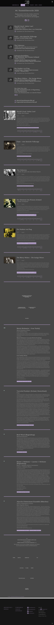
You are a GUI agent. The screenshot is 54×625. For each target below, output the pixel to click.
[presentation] (18, 116)
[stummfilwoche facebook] (25, 20)
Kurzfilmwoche (31, 613)
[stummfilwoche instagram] (28, 20)
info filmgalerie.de (43, 609)
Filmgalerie (31, 611)
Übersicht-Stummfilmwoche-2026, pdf (25, 100)
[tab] (18, 116)
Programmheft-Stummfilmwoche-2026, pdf (26, 102)
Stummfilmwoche (32, 607)
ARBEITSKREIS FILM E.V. (8, 607)
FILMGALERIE (17, 609)
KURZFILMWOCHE (18, 610)
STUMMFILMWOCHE (19, 607)
